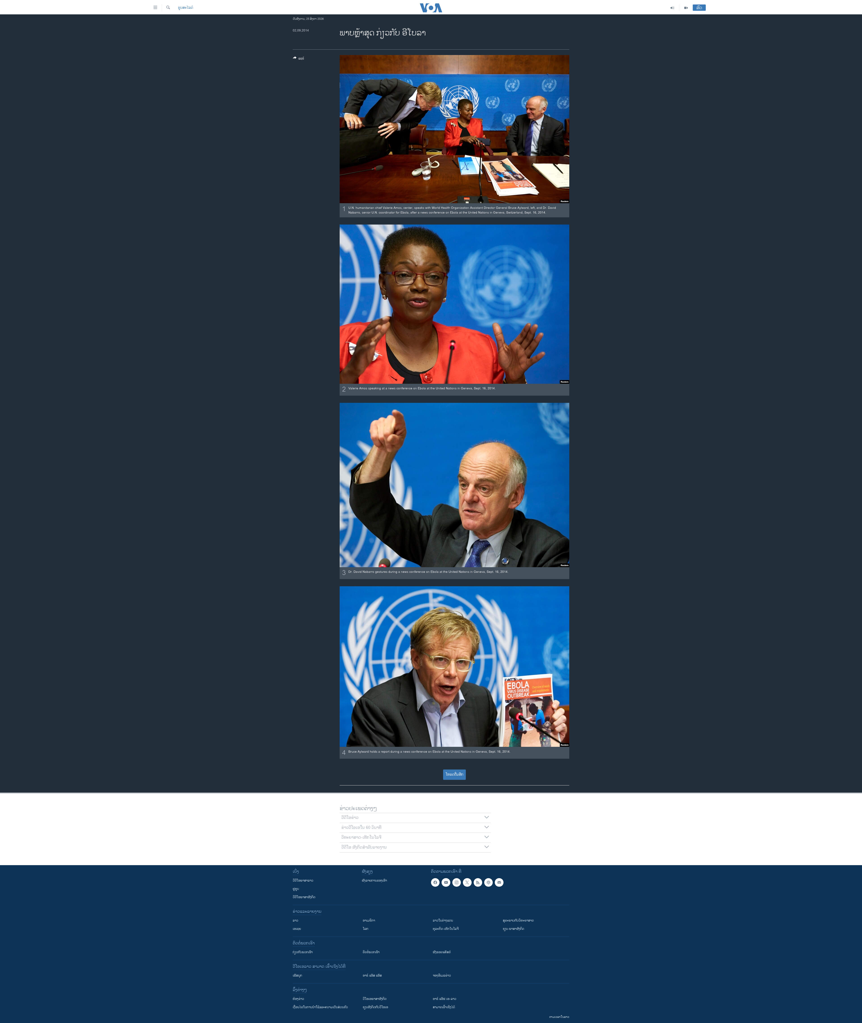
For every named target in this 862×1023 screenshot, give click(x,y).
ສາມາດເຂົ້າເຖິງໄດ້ (444, 1007)
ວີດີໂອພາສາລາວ (303, 880)
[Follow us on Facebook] (435, 882)
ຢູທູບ (296, 888)
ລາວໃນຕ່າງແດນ (443, 920)
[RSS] (478, 882)
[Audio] (672, 7)
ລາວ (295, 920)
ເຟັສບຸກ (297, 975)
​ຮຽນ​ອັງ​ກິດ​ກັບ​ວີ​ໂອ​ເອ (375, 1007)
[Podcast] (488, 882)
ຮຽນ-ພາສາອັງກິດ (513, 928)
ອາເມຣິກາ (369, 920)
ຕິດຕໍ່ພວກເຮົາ (371, 952)
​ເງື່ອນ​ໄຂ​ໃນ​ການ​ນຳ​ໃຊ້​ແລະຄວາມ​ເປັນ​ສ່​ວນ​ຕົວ (320, 1007)
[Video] (686, 7)
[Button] (298, 59)
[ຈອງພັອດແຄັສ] (499, 882)
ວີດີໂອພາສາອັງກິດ (304, 897)
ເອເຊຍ (297, 928)
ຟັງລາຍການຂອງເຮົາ (374, 880)
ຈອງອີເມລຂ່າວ (442, 975)
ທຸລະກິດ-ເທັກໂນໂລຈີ (446, 928)
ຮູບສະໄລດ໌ (185, 8)
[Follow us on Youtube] (446, 882)
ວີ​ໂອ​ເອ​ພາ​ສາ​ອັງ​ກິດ (375, 999)
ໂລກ (365, 928)
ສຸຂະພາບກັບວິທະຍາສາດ (518, 920)
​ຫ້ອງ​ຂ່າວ (298, 999)
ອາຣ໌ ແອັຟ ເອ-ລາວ (444, 999)
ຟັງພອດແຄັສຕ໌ (442, 952)
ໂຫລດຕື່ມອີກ (454, 775)
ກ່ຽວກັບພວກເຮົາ (303, 952)
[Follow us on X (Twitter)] (467, 882)
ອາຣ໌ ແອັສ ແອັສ (372, 975)
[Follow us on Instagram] (456, 882)
